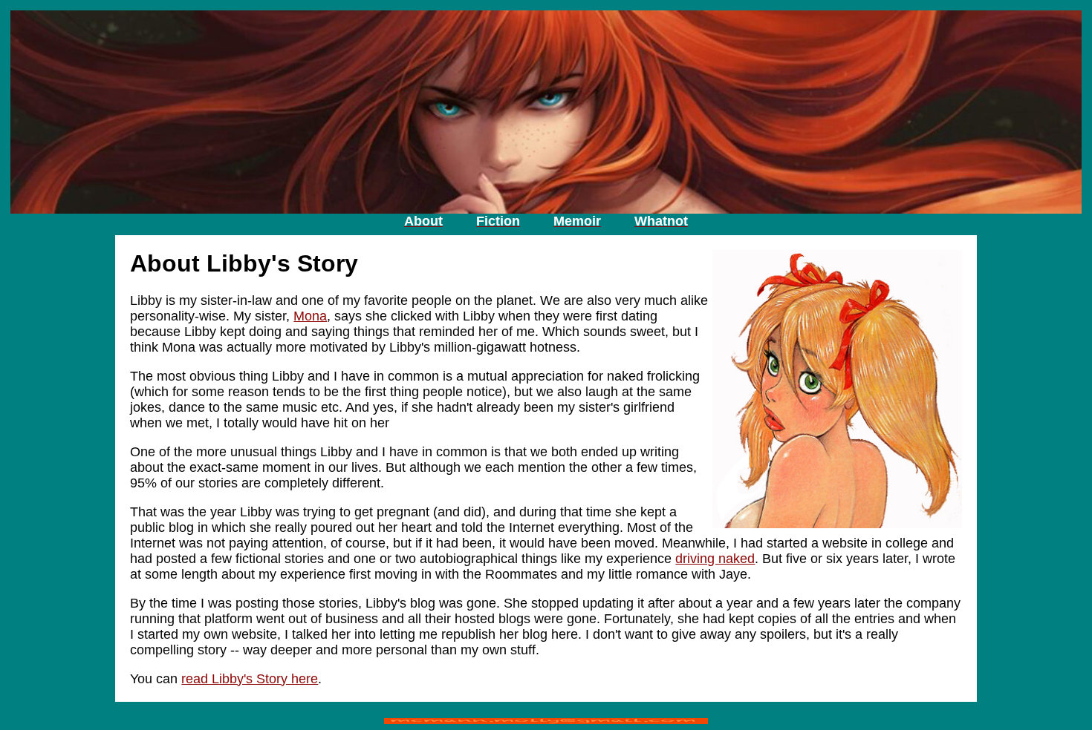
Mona (310, 316)
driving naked (715, 558)
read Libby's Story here (249, 678)
